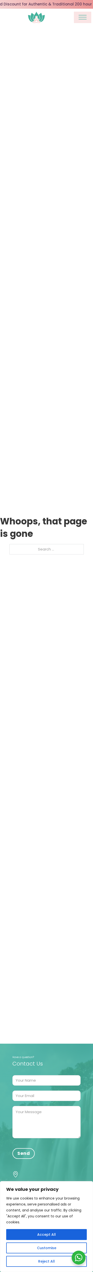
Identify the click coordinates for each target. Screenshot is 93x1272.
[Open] (83, 17)
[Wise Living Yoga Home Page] (36, 17)
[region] (46, 1226)
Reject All (46, 1261)
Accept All (46, 1234)
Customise (46, 1247)
